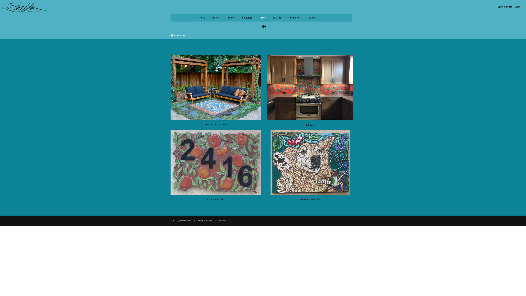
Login (517, 6)
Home (176, 36)
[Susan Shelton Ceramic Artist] (25, 6)
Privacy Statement (205, 221)
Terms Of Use (224, 221)
